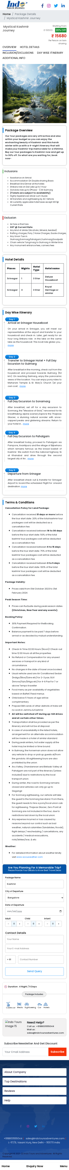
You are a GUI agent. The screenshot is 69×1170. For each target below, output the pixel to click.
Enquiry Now (34, 1166)
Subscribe (57, 1052)
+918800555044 (13, 1138)
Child (27, 918)
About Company (15, 1072)
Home (6, 1166)
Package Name (13, 877)
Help (7, 1100)
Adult (8, 918)
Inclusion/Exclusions (18, 53)
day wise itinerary (50, 53)
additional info (14, 58)
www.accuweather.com (29, 857)
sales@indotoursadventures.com (45, 1138)
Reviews (9, 1091)
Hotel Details (29, 47)
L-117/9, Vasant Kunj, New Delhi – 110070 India (34, 1142)
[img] (8, 924)
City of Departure (14, 891)
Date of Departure (14, 904)
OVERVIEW (9, 47)
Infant (47, 918)
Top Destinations (15, 1081)
